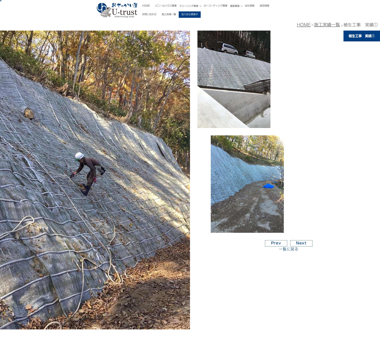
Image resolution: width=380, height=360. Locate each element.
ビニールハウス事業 (166, 5)
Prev (276, 243)
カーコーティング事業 (215, 5)
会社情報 (249, 5)
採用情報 (264, 5)
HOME (146, 5)
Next (301, 243)
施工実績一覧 (169, 14)
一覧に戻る (289, 249)
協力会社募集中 (189, 14)
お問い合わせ (149, 14)
